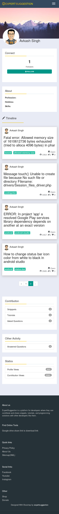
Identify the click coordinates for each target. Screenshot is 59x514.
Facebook (6, 472)
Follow (30, 71)
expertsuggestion (41, 504)
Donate (5, 500)
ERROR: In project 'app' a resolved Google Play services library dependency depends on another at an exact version (27, 219)
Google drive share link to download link (20, 430)
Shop (4, 496)
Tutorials (11, 315)
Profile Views (13, 369)
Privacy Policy (8, 447)
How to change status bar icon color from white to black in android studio (26, 257)
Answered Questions (16, 346)
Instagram (6, 479)
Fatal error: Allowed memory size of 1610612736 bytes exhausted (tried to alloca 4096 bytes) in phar (29, 141)
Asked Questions (15, 321)
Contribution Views (15, 375)
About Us (6, 451)
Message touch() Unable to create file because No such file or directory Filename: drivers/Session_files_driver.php (29, 179)
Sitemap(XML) (8, 455)
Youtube (6, 475)
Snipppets (11, 309)
